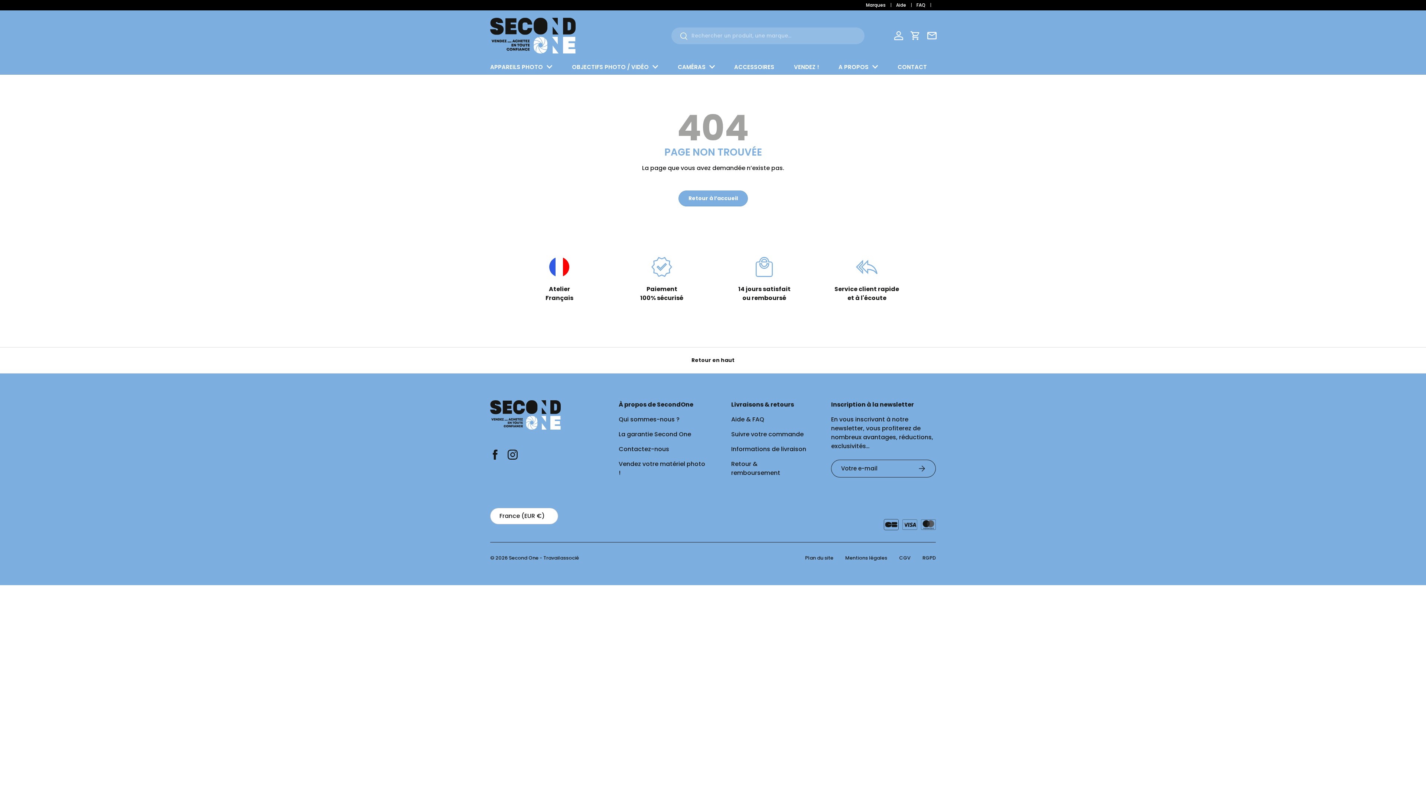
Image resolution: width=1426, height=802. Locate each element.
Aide (901, 5)
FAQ (921, 5)
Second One (523, 557)
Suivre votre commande (767, 434)
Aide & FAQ (747, 419)
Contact (912, 67)
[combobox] (768, 35)
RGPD (929, 557)
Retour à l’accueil (713, 198)
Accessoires (754, 67)
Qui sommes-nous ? (649, 419)
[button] (915, 35)
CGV (905, 557)
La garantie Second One (655, 434)
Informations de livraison (768, 449)
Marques (876, 5)
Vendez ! (806, 67)
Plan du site (819, 557)
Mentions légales (866, 557)
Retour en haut (713, 360)
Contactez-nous (644, 449)
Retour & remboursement (755, 468)
